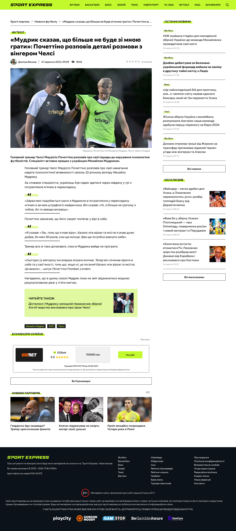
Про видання (201, 457)
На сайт (130, 354)
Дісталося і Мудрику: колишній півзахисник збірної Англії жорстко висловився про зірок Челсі (65, 305)
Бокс (108, 4)
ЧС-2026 (169, 4)
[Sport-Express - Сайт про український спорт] (29, 5)
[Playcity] (62, 518)
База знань (157, 479)
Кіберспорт (151, 4)
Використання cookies (206, 464)
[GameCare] (175, 518)
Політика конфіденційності (209, 461)
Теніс (134, 4)
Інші (197, 4)
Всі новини (194, 168)
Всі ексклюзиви (194, 277)
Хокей (121, 4)
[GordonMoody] (86, 518)
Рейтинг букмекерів (162, 468)
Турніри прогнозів (161, 483)
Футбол (75, 4)
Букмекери (213, 4)
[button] (227, 5)
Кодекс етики (201, 476)
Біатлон (122, 476)
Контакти (199, 483)
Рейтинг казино (159, 472)
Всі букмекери (81, 381)
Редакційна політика (205, 472)
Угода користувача (204, 468)
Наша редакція (202, 479)
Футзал (184, 4)
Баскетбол (92, 4)
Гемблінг (155, 476)
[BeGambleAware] (147, 519)
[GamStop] (114, 518)
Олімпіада (156, 457)
